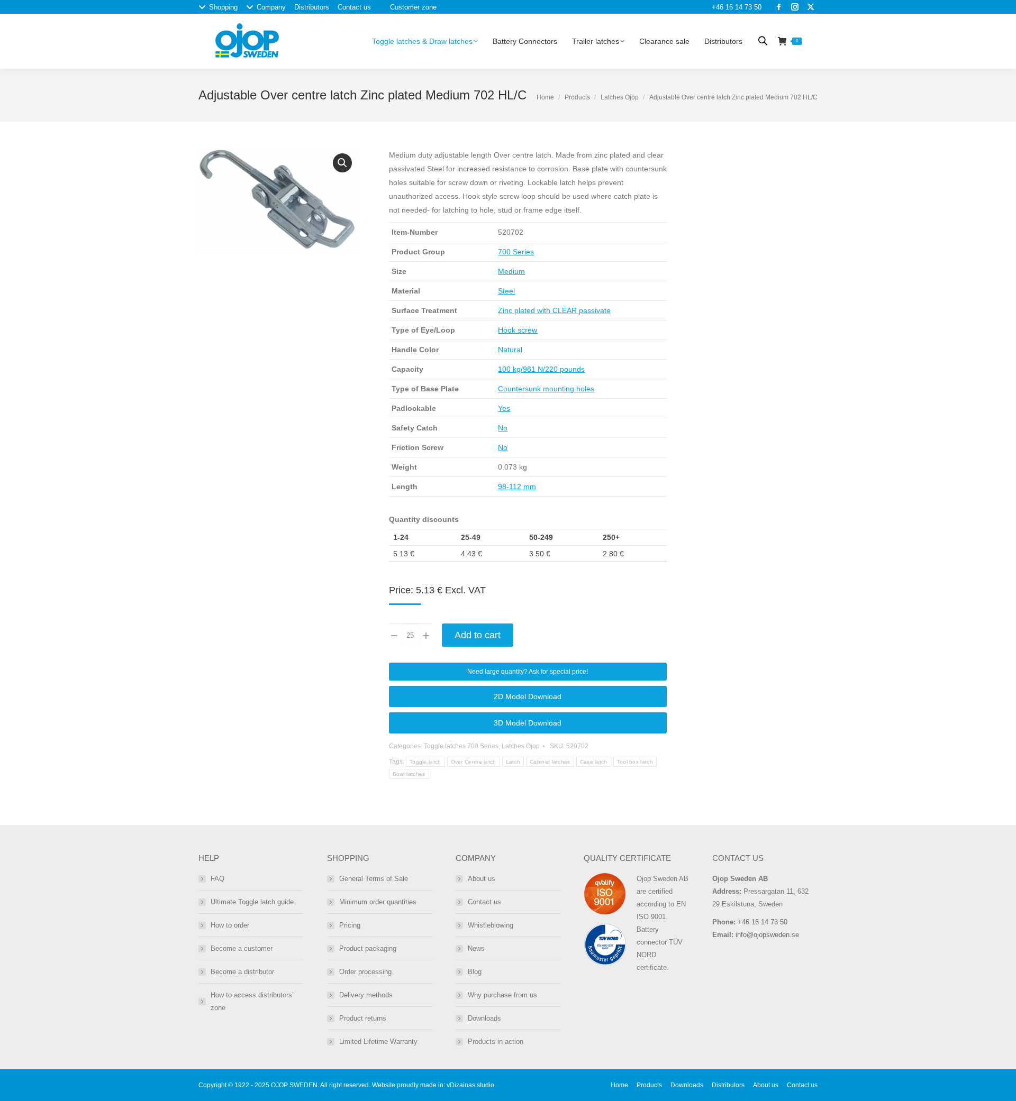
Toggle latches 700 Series (461, 746)
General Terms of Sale (373, 879)
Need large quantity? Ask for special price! (527, 671)
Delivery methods (366, 995)
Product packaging (367, 948)
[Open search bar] (762, 40)
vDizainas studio (470, 1085)
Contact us (484, 902)
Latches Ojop (620, 97)
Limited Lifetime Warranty (378, 1041)
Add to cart (478, 635)
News (476, 948)
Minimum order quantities (377, 902)
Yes (504, 408)
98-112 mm (517, 486)
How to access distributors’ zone (252, 1001)
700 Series (516, 251)
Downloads (484, 1018)
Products (577, 97)
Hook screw (517, 330)
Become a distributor (242, 972)
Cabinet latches (550, 762)
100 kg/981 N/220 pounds (541, 369)
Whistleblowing (490, 925)
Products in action (495, 1041)
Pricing (349, 925)
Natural (510, 349)
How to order (230, 925)
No (502, 428)
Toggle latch (425, 762)
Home (545, 97)
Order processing (365, 972)
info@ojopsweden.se (767, 935)
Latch (513, 762)
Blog (475, 972)
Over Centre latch (473, 762)
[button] (342, 162)
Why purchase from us (502, 995)
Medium (511, 271)
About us (481, 879)
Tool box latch (635, 762)
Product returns (362, 1018)
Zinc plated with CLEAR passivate (554, 310)
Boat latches (409, 774)
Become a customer (242, 948)
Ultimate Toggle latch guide (252, 902)
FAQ (217, 879)
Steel (506, 291)
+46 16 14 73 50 (736, 7)
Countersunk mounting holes (546, 388)
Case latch (593, 762)
